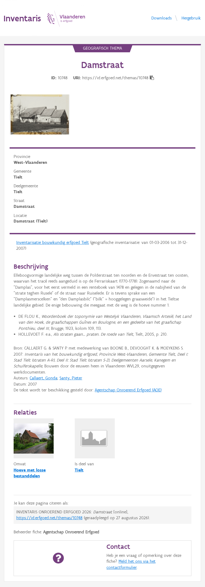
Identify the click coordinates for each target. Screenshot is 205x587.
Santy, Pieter (71, 377)
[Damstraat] (40, 114)
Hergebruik (191, 17)
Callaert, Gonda (43, 377)
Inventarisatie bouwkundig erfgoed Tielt (52, 242)
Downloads (161, 17)
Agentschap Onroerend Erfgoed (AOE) (128, 389)
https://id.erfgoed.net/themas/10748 (49, 517)
